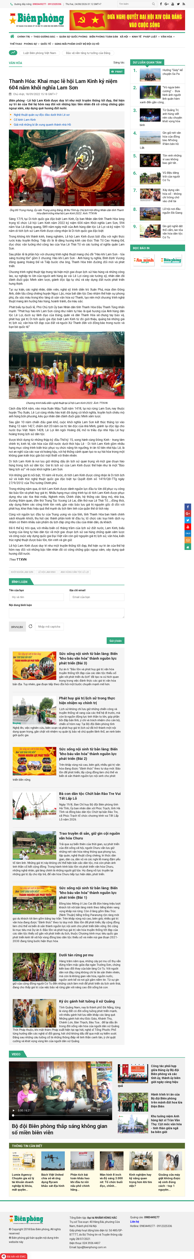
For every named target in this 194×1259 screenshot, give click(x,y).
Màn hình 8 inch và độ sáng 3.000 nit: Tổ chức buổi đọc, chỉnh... (111, 1180)
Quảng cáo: (144, 1217)
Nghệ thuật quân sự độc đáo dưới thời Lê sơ (42, 115)
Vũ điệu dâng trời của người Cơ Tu (171, 176)
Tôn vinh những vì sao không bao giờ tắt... (172, 159)
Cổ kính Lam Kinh (25, 119)
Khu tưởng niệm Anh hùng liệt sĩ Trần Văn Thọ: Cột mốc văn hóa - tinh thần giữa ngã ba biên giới (166, 1124)
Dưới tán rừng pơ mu (76, 955)
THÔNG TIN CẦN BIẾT (27, 1146)
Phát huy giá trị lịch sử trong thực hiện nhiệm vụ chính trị (87, 700)
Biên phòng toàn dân (103, 36)
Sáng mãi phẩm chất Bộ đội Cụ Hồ (77, 43)
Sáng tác (118, 62)
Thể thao (16, 43)
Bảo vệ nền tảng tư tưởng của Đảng (88, 53)
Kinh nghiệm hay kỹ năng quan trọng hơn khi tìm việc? (140, 1180)
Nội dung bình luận (20, 605)
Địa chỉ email (77, 590)
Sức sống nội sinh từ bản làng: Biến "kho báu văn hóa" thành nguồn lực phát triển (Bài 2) (88, 754)
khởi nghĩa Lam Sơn (22, 572)
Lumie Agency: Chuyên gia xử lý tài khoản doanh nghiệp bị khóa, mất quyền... (23, 1182)
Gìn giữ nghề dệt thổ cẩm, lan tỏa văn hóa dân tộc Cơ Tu (173, 231)
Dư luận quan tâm (147, 62)
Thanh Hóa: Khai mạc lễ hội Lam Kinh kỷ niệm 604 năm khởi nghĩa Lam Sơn (63, 84)
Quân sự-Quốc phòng (73, 36)
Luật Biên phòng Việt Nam (39, 53)
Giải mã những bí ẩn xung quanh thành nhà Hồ (42, 124)
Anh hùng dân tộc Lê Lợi (75, 572)
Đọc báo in (141, 248)
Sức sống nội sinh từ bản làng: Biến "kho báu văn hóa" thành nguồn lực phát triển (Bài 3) (88, 658)
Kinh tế (136, 36)
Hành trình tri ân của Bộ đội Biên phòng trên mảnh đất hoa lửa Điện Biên (166, 1100)
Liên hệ (134, 1221)
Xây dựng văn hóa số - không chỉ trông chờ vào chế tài (172, 195)
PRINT (119, 71)
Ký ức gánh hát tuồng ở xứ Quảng (87, 1001)
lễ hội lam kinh (47, 572)
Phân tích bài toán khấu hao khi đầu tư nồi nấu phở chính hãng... (80, 1182)
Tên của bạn (16, 590)
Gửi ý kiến (116, 640)
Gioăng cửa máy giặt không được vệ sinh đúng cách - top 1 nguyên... (169, 1182)
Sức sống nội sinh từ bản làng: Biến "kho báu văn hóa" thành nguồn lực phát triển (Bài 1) (88, 893)
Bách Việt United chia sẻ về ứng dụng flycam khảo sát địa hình (52, 1180)
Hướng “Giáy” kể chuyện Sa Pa (173, 72)
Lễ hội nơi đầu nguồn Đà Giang (172, 210)
